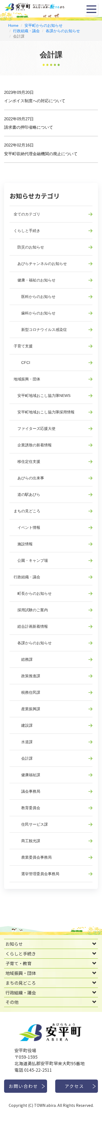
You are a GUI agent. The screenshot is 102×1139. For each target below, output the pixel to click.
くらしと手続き (27, 230)
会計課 (23, 758)
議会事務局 (27, 791)
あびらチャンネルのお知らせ (40, 263)
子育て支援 (23, 346)
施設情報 (23, 544)
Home (13, 25)
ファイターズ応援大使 (34, 428)
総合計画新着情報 (31, 626)
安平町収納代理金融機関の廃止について (41, 153)
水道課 (23, 742)
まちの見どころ (27, 511)
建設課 (23, 725)
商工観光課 (27, 841)
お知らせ (14, 944)
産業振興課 (27, 709)
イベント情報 (27, 527)
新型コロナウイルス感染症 (40, 329)
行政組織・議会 (26, 31)
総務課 (23, 659)
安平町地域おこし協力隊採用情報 (44, 412)
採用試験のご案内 (31, 610)
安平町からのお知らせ (43, 25)
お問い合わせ (23, 1086)
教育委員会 (27, 808)
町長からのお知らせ (33, 593)
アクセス (74, 1086)
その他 (11, 1002)
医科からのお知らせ (34, 296)
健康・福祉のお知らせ (34, 280)
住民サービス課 (31, 824)
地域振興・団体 (27, 379)
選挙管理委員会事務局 (36, 874)
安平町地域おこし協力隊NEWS (42, 395)
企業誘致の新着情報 (33, 445)
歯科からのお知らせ (34, 313)
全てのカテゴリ (27, 214)
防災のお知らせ (29, 247)
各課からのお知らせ (63, 31)
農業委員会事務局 (33, 857)
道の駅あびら (27, 494)
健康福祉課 (27, 775)
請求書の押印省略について (28, 127)
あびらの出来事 (29, 478)
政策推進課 (27, 676)
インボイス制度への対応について (34, 100)
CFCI (22, 362)
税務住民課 (27, 692)
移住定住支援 (27, 461)
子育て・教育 (18, 963)
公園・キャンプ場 (31, 560)
